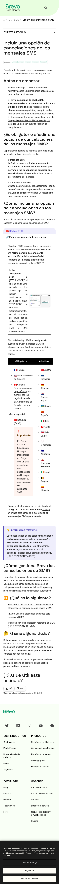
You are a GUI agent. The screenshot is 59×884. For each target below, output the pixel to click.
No (21, 688)
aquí (28, 653)
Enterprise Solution (40, 766)
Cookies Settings (29, 862)
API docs (35, 799)
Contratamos (9, 742)
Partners (7, 799)
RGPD (6, 763)
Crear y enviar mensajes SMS (38, 19)
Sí (10, 688)
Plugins (34, 821)
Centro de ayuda (39, 787)
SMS (16, 19)
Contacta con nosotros (42, 793)
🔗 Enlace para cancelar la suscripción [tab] (26, 237)
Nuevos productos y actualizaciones (41, 813)
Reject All (29, 871)
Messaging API (38, 760)
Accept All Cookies (29, 879)
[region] (29, 862)
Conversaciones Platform (43, 748)
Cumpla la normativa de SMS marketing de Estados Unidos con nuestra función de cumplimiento (29, 124)
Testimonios (9, 805)
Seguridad (8, 769)
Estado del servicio (40, 805)
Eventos (7, 793)
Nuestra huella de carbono (11, 755)
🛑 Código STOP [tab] (14, 231)
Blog (5, 787)
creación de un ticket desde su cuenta (34, 647)
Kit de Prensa (9, 748)
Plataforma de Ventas (41, 754)
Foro (5, 812)
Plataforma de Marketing (42, 742)
